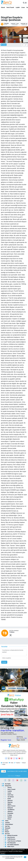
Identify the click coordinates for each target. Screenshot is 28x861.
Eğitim (9, 804)
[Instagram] (14, 758)
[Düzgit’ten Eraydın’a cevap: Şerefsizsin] (14, 34)
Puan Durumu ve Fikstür (14, 841)
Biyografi (7, 828)
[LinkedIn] (17, 758)
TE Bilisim (11, 632)
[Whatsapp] (22, 758)
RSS (4, 771)
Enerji (9, 798)
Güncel (3, 7)
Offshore (9, 811)
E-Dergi (9, 815)
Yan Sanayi (10, 796)
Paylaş (4, 44)
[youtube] (17, 780)
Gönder (4, 662)
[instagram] (13, 780)
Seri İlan (7, 826)
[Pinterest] (11, 758)
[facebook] (5, 780)
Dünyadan (10, 813)
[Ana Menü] (25, 2)
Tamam (3, 853)
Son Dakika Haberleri (13, 844)
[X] (9, 758)
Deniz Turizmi (11, 806)
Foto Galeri (5, 762)
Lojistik (18, 7)
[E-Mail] (10, 635)
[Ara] (23, 2)
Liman (23, 7)
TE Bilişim (17, 775)
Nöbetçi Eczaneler (12, 835)
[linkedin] (25, 780)
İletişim (24, 762)
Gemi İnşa (10, 795)
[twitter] (9, 780)
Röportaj (9, 802)
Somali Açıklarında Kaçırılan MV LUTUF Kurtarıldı (13, 857)
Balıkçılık (10, 808)
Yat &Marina (10, 809)
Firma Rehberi (9, 824)
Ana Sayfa (7, 783)
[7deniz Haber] (6, 2)
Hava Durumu (11, 837)
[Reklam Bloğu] (14, 680)
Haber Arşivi (10, 846)
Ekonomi (10, 800)
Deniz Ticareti (10, 7)
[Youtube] (19, 758)
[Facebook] (6, 758)
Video (12, 762)
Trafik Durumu (11, 839)
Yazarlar (18, 762)
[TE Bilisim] (4, 633)
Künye (3, 764)
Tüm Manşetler (11, 843)
